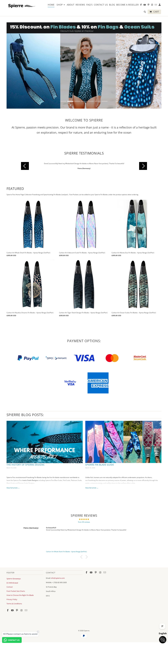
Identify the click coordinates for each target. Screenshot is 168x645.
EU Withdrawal (12, 583)
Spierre (86, 630)
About (70, 5)
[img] (84, 519)
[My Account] (160, 5)
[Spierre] (21, 5)
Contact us (101, 5)
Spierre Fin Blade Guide (99, 464)
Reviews (80, 5)
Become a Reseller (127, 5)
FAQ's (89, 5)
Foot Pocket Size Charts (16, 591)
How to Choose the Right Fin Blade (20, 595)
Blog (112, 5)
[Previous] (25, 166)
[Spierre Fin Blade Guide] (123, 442)
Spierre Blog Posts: (25, 414)
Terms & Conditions (14, 603)
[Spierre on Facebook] (8, 610)
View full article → (13, 488)
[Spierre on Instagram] (21, 610)
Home (51, 5)
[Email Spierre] (26, 610)
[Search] (145, 12)
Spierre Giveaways (14, 578)
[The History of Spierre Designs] (45, 442)
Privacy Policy (12, 599)
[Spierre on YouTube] (12, 610)
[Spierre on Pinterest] (17, 610)
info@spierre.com (58, 578)
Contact (10, 587)
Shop (61, 4)
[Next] (143, 166)
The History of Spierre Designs (25, 464)
